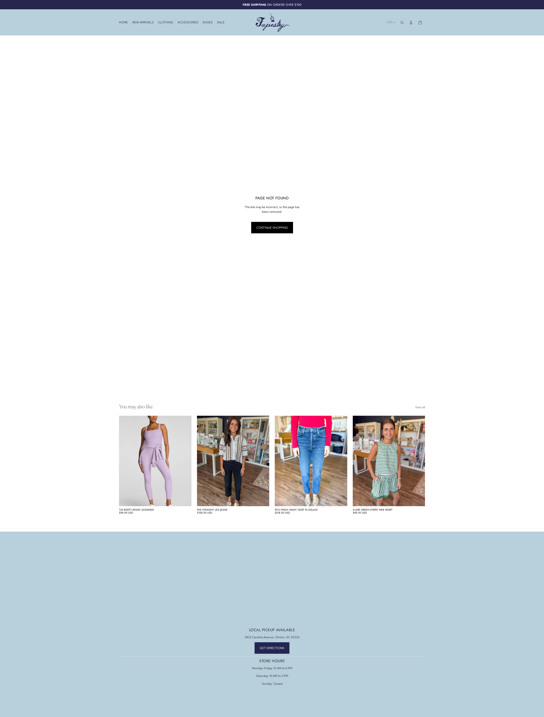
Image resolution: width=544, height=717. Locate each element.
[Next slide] (185, 461)
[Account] (411, 22)
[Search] (402, 22)
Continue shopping (272, 228)
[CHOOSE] (185, 499)
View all (420, 407)
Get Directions (272, 648)
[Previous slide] (125, 461)
